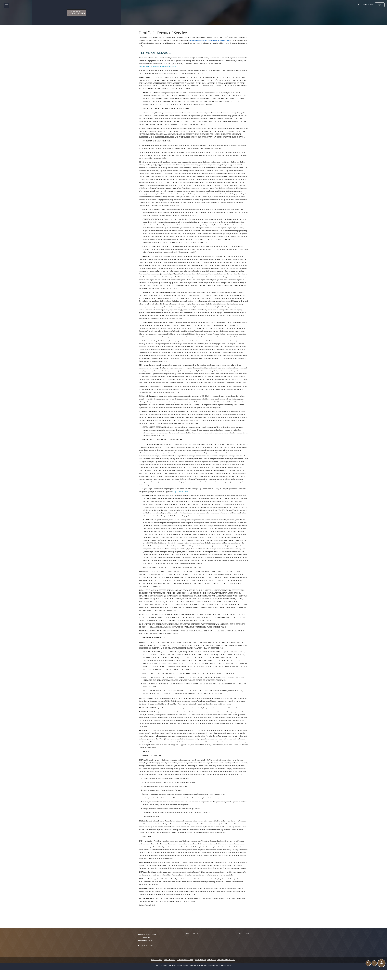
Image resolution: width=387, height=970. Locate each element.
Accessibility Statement (226, 960)
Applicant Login (169, 960)
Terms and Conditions (185, 960)
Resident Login (156, 960)
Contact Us (211, 960)
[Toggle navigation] (6, 5)
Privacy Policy (200, 960)
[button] (380, 4)
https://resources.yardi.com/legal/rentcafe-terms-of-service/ (209, 40)
